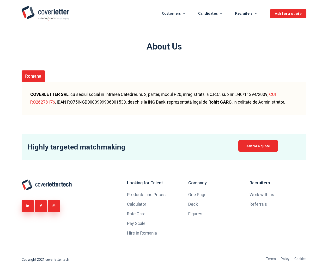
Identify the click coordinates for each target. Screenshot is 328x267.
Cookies (300, 259)
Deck (193, 204)
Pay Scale (136, 223)
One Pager (198, 194)
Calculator (136, 204)
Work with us (261, 194)
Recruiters (244, 14)
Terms (271, 259)
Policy (285, 259)
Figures (195, 213)
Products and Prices (146, 194)
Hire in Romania (142, 233)
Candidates (208, 14)
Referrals (258, 204)
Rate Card (136, 213)
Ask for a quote (288, 14)
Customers (171, 14)
